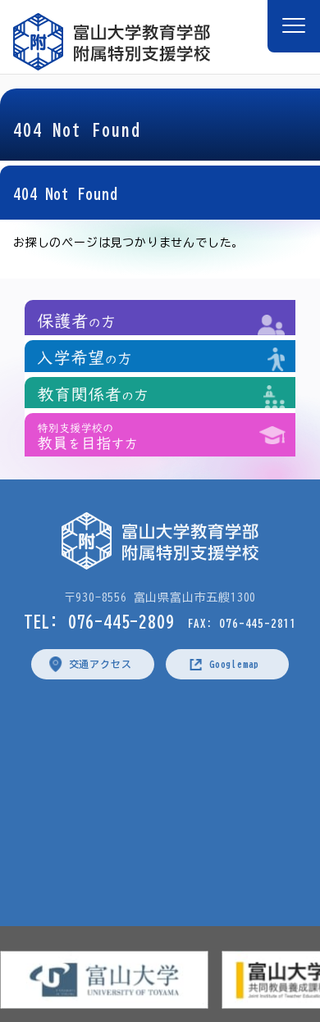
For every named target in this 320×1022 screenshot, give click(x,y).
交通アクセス (100, 664)
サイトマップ (258, 725)
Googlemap (234, 664)
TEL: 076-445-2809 (99, 621)
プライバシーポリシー (85, 725)
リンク (182, 725)
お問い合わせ (173, 777)
